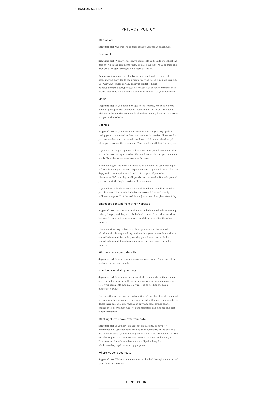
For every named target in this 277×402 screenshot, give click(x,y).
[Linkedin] (144, 381)
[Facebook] (126, 381)
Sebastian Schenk (88, 9)
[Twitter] (132, 381)
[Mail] (150, 381)
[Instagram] (138, 381)
